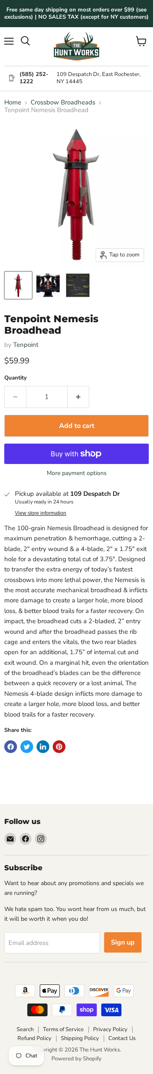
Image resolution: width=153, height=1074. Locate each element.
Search (25, 1029)
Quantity (15, 378)
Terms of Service (63, 1029)
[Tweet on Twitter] (26, 746)
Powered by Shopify (76, 1059)
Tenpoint (25, 344)
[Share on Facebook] (10, 746)
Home (12, 102)
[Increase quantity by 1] (78, 397)
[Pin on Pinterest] (59, 746)
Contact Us (122, 1038)
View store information (40, 513)
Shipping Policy (80, 1038)
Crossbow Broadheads (63, 102)
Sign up (123, 942)
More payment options (77, 473)
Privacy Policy (110, 1029)
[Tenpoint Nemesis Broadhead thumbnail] (18, 285)
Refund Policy (34, 1038)
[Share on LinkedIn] (43, 746)
